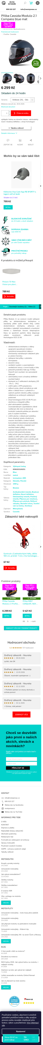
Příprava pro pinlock (21, 501)
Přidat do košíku (23, 113)
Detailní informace (8, 133)
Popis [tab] (5, 307)
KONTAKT (5, 825)
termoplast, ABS (19, 478)
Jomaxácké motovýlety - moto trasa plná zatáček (19, 913)
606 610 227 (9, 801)
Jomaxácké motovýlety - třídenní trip (15, 929)
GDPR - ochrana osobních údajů (13, 849)
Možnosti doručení (8, 107)
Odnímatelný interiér (21, 497)
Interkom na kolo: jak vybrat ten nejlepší (16, 970)
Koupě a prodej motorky (10, 863)
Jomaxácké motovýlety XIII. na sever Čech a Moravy (21, 935)
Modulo (16, 488)
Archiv (6, 903)
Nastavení (20, 1031)
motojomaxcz (10, 808)
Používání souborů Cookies (11, 846)
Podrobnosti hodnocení (10, 32)
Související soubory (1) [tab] (18, 307)
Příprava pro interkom (28, 499)
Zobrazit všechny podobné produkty (21, 628)
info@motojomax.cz (12, 798)
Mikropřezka (18, 509)
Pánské (23, 481)
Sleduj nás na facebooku (14, 805)
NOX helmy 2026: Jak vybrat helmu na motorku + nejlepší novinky (19, 963)
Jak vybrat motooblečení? (11, 874)
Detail (8, 207)
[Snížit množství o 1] (9, 114)
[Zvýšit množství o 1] (9, 111)
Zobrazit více (21, 714)
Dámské (16, 481)
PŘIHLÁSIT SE (18, 768)
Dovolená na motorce (9, 957)
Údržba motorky (7, 880)
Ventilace (28, 506)
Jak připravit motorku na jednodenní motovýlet (18, 924)
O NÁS (3, 822)
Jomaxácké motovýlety (9, 869)
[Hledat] (25, 3)
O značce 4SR (6, 891)
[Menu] (37, 3)
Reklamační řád (7, 837)
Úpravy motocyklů (8, 843)
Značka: (9, 34)
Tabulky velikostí (7, 852)
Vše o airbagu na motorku (11, 896)
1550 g (15, 484)
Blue (15, 472)
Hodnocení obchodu (21, 642)
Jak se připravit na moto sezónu (13, 981)
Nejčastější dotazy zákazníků (12, 831)
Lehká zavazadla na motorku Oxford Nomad (18, 975)
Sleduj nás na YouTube (13, 812)
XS (24, 621)
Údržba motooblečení (9, 885)
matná (15, 475)
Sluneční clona (26, 503)
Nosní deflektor (27, 494)
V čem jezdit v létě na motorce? (13, 951)
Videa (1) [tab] (31, 307)
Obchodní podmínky (8, 834)
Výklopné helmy (19, 466)
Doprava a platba (7, 828)
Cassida (16, 512)
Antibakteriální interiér (22, 492)
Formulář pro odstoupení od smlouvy (15, 840)
